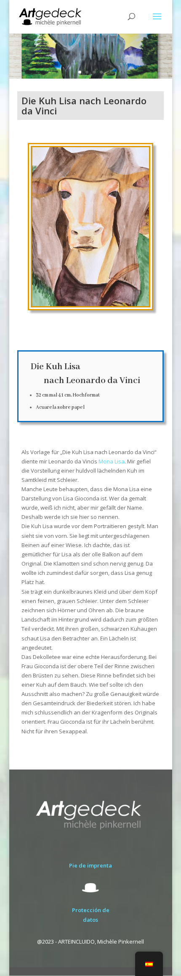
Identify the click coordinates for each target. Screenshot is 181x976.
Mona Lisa (111, 461)
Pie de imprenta (90, 865)
